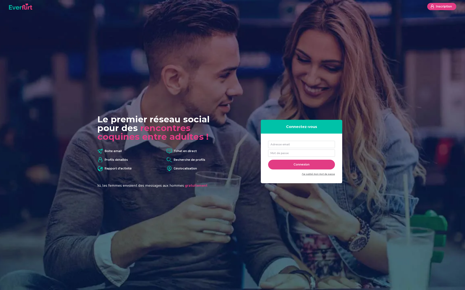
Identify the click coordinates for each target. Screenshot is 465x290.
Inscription (444, 6)
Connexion (302, 164)
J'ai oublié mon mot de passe (318, 174)
